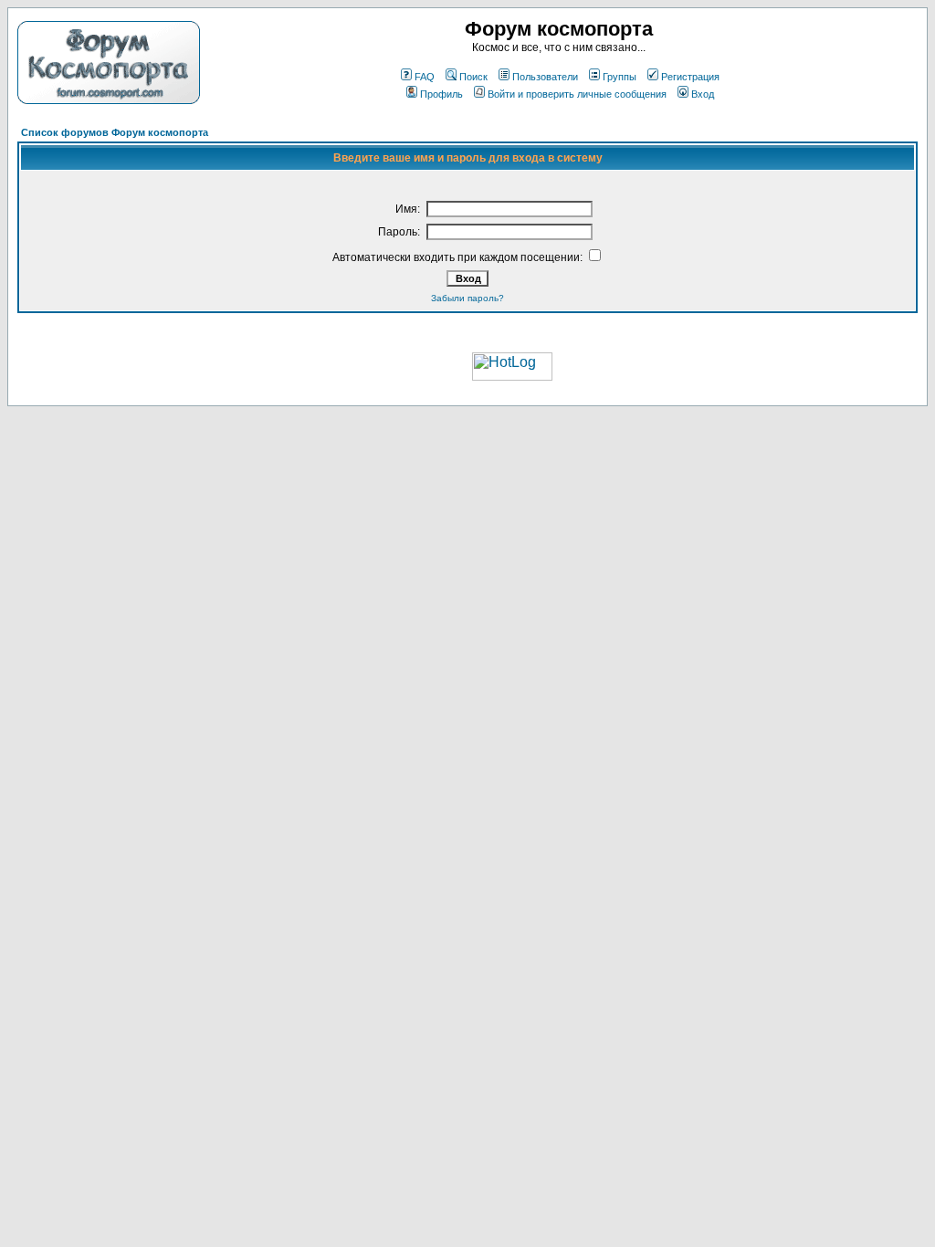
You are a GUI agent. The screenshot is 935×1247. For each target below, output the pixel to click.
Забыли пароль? (467, 298)
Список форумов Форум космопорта (114, 132)
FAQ (425, 76)
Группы (619, 76)
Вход (702, 94)
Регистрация (690, 76)
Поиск (473, 76)
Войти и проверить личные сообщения (577, 94)
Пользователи (545, 76)
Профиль (441, 94)
